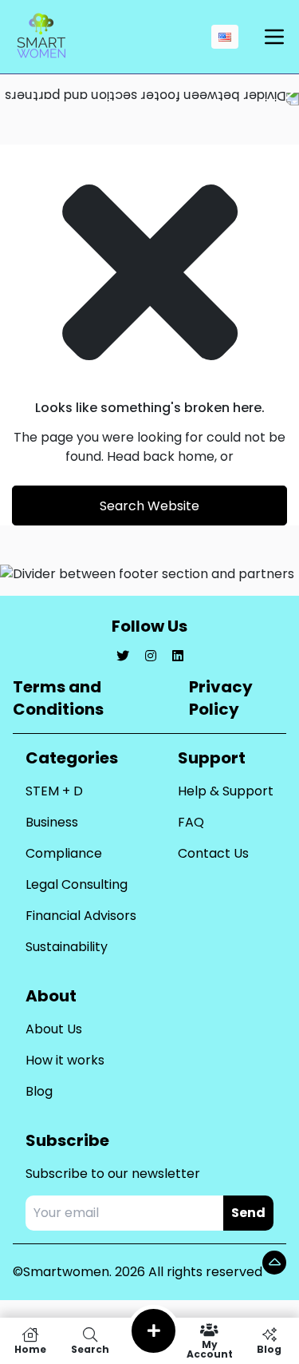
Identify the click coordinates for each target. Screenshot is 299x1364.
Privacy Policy (221, 698)
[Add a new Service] (153, 1331)
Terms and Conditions (58, 698)
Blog (39, 1091)
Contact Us (213, 853)
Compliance (64, 853)
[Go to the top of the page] (274, 1263)
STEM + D (54, 791)
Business (52, 822)
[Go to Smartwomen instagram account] (150, 656)
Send (248, 1212)
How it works (65, 1060)
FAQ (191, 822)
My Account (210, 1348)
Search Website (149, 506)
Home (30, 1348)
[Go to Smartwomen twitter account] (122, 656)
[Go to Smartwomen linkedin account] (177, 656)
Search (90, 1348)
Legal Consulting (77, 884)
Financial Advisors (81, 915)
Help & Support (225, 791)
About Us (54, 1029)
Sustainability (67, 947)
